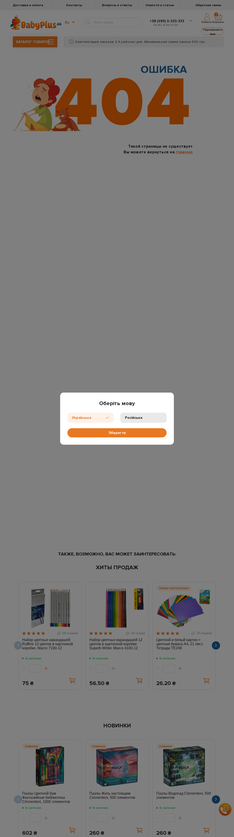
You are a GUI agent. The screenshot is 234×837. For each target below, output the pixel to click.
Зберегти (117, 433)
